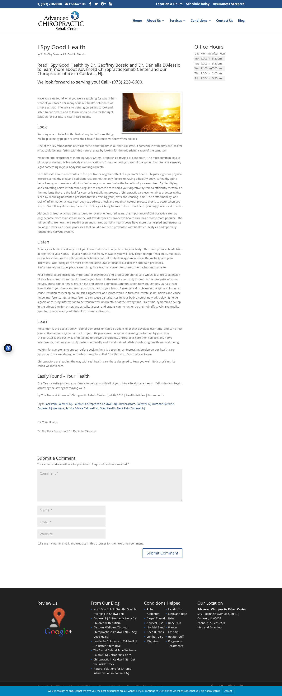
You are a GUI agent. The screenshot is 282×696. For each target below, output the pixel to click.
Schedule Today (197, 4)
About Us (154, 21)
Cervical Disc (155, 623)
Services (176, 21)
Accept (228, 691)
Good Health (108, 408)
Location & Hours (169, 4)
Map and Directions (210, 627)
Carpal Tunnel (156, 618)
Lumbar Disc (155, 636)
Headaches (175, 609)
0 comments (156, 395)
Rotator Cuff (176, 636)
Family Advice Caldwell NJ (82, 408)
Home (137, 21)
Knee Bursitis (155, 632)
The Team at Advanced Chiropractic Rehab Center (73, 395)
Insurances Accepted (229, 4)
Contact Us (77, 4)
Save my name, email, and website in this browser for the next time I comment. (93, 543)
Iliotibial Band (156, 627)
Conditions (199, 21)
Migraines (153, 641)
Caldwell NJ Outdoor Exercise (155, 404)
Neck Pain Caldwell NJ (131, 408)
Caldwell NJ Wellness (50, 408)
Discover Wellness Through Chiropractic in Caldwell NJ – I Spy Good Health (115, 632)
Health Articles (135, 395)
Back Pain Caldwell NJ (58, 404)
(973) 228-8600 (51, 4)
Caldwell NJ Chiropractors (118, 404)
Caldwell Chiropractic (87, 404)
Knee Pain (174, 623)
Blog (241, 21)
